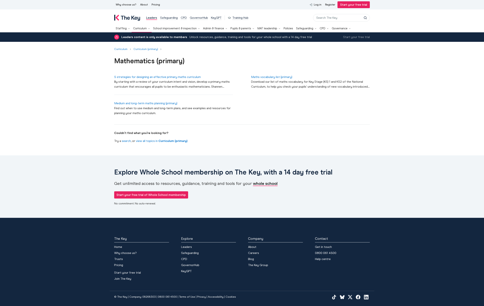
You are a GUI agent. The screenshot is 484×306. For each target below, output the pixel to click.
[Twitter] (350, 297)
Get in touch (323, 247)
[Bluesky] (342, 297)
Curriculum (140, 28)
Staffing (121, 28)
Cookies (231, 296)
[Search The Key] (365, 17)
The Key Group (258, 265)
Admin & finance (213, 28)
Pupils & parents (240, 28)
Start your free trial (353, 4)
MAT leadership (267, 28)
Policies (288, 28)
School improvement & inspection (175, 28)
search (126, 141)
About (144, 4)
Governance (339, 28)
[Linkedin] (366, 297)
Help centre (323, 259)
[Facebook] (358, 297)
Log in (317, 4)
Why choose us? (126, 4)
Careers (253, 253)
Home (118, 247)
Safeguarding (304, 28)
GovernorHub (190, 265)
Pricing (156, 4)
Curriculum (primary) (145, 49)
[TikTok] (334, 297)
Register (330, 4)
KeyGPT (186, 271)
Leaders (186, 247)
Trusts (118, 259)
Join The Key (122, 278)
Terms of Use (187, 296)
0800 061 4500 (325, 253)
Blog (251, 259)
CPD (322, 28)
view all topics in (161, 141)
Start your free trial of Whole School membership (151, 195)
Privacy (201, 296)
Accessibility (215, 296)
